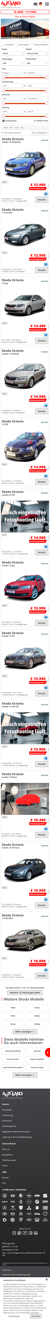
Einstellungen (14, 1316)
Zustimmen (36, 1316)
